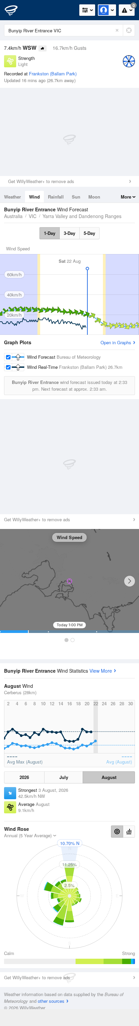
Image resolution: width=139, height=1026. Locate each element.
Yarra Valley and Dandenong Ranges (82, 216)
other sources (51, 1001)
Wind (34, 196)
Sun (76, 196)
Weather (12, 196)
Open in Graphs (116, 342)
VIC (32, 216)
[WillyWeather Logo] (15, 10)
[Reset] (117, 30)
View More (100, 670)
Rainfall (56, 196)
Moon (94, 196)
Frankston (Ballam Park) (53, 73)
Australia (13, 216)
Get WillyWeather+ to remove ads (41, 181)
